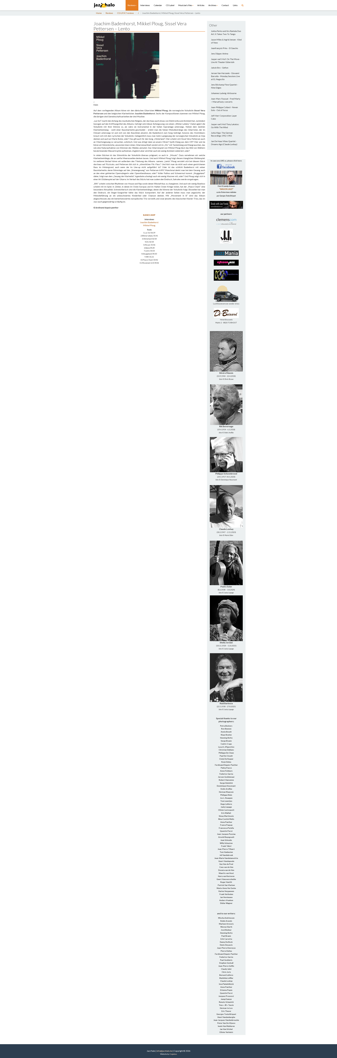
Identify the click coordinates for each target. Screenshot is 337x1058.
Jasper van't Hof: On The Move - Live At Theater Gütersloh (225, 60)
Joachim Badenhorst (149, 222)
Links (235, 5)
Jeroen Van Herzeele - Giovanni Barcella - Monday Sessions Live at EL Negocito (225, 76)
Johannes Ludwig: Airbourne (223, 93)
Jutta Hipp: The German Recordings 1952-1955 (222, 134)
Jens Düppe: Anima (219, 53)
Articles (200, 5)
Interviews (145, 5)
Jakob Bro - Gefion (219, 67)
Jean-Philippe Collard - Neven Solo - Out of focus (224, 109)
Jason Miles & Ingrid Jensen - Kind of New (226, 41)
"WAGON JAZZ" (226, 189)
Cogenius (173, 1054)
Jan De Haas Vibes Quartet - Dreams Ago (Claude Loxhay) (224, 142)
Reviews (131, 5)
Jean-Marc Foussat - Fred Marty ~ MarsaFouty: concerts (225, 100)
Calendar (158, 5)
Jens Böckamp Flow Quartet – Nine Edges (224, 86)
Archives (212, 5)
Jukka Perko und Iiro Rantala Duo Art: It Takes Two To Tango (226, 32)
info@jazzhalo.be (164, 1051)
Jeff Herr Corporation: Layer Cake (224, 117)
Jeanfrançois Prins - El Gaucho (224, 48)
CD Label (170, 5)
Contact (225, 5)
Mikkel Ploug (149, 225)
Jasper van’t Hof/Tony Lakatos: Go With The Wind (225, 125)
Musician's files (185, 5)
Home (99, 13)
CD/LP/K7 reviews (125, 13)
